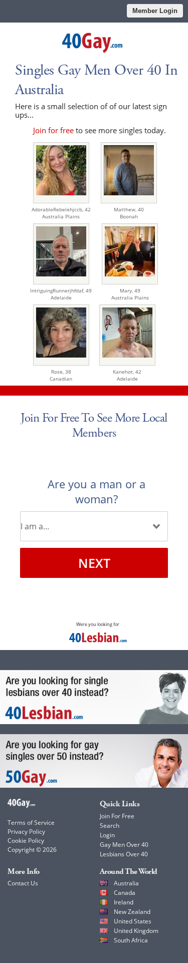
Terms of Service (31, 822)
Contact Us (23, 883)
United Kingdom (136, 930)
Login (107, 835)
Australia (126, 883)
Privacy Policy (26, 831)
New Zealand (132, 911)
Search (109, 825)
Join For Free (117, 816)
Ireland (123, 902)
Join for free (53, 130)
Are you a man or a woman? (96, 491)
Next (94, 562)
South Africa (131, 940)
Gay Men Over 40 (124, 844)
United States (132, 921)
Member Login (154, 11)
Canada (124, 892)
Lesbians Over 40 (124, 854)
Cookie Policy (26, 840)
